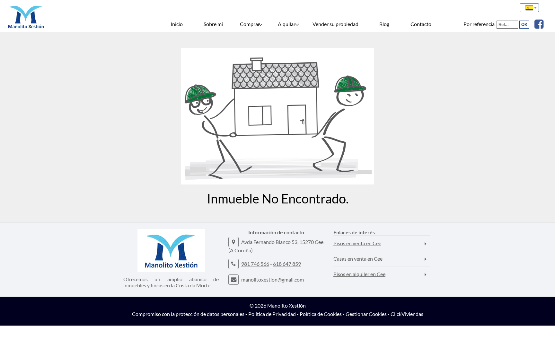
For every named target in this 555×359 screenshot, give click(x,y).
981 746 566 (255, 264)
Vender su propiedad (335, 24)
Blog (384, 24)
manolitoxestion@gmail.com (272, 279)
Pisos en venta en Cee (357, 243)
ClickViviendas (407, 314)
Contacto (420, 24)
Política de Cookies (321, 314)
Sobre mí (213, 24)
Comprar (250, 24)
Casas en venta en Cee (358, 259)
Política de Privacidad (272, 314)
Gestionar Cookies (366, 314)
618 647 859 (287, 264)
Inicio (177, 24)
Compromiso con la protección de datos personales (188, 314)
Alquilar (286, 24)
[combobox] (529, 7)
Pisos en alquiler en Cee (359, 274)
